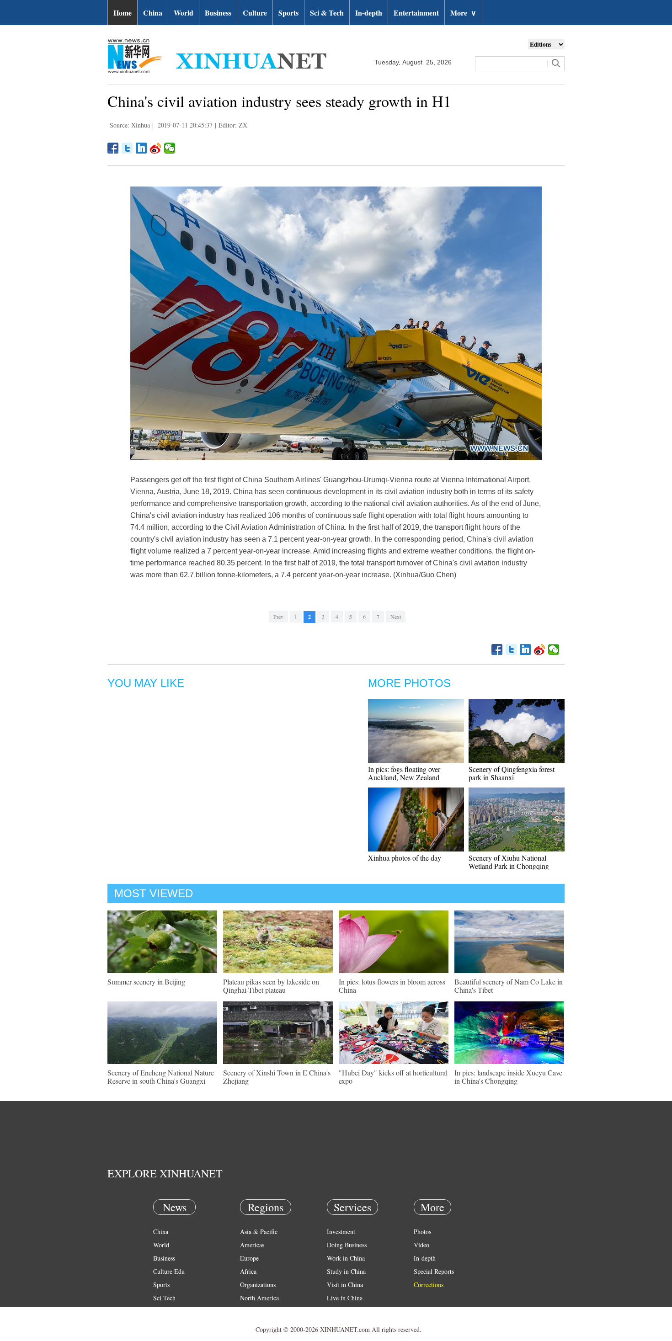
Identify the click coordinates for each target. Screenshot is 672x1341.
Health (161, 1311)
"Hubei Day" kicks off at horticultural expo (393, 1077)
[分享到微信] (170, 148)
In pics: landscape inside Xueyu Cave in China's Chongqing (508, 1077)
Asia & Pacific (258, 1231)
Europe (249, 1258)
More (463, 12)
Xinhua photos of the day (404, 857)
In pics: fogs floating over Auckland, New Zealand (404, 773)
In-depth (368, 12)
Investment (341, 1231)
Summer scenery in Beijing (146, 981)
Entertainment (416, 12)
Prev (278, 616)
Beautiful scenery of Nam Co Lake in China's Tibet (508, 986)
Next (395, 616)
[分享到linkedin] (141, 148)
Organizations (258, 1284)
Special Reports (434, 1271)
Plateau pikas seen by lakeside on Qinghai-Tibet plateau (271, 986)
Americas (252, 1244)
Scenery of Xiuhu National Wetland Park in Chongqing (509, 862)
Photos (422, 1231)
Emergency (341, 1311)
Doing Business (347, 1244)
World (183, 12)
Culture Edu (169, 1271)
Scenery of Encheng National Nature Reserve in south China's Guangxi (160, 1077)
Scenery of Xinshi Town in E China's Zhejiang (277, 1077)
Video (421, 1244)
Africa (248, 1271)
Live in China (345, 1297)
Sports (288, 12)
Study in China (346, 1271)
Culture (255, 12)
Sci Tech (164, 1297)
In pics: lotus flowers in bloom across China (392, 986)
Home (122, 12)
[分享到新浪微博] (155, 148)
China (152, 12)
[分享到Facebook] (113, 148)
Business (218, 12)
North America (259, 1297)
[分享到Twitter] (127, 148)
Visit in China (345, 1284)
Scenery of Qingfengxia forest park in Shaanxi (512, 773)
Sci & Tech (327, 12)
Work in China (346, 1258)
